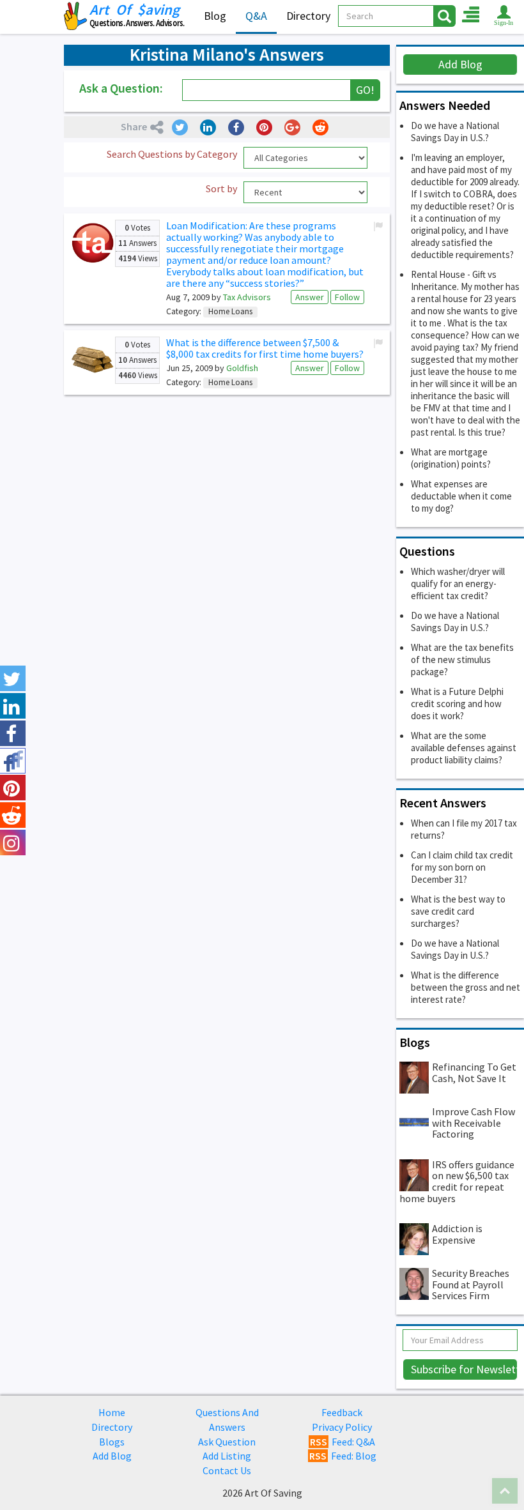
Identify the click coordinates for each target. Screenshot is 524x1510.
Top (505, 1491)
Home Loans (230, 312)
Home (111, 1412)
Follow (347, 297)
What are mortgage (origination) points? (451, 458)
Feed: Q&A (342, 1441)
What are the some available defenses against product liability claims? (463, 747)
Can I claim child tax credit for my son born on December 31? (462, 867)
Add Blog (460, 64)
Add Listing (227, 1455)
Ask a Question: (121, 88)
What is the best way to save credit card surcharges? (458, 911)
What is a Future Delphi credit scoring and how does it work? (457, 703)
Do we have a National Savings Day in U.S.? (455, 131)
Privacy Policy (342, 1427)
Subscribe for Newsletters (464, 1369)
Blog (215, 15)
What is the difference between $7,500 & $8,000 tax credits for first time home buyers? (265, 348)
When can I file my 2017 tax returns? (464, 829)
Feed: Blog (342, 1455)
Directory (308, 15)
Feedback (341, 1412)
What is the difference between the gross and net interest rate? (465, 987)
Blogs (112, 1441)
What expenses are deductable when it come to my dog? (461, 496)
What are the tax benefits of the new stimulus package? (462, 659)
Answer (309, 297)
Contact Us (227, 1470)
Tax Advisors (247, 297)
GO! (365, 89)
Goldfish (242, 368)
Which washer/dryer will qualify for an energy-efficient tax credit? (458, 583)
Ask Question (227, 1441)
